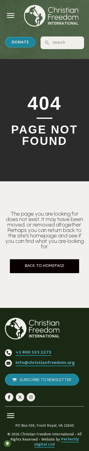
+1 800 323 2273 (33, 352)
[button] (20, 42)
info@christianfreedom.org (45, 363)
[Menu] (10, 15)
